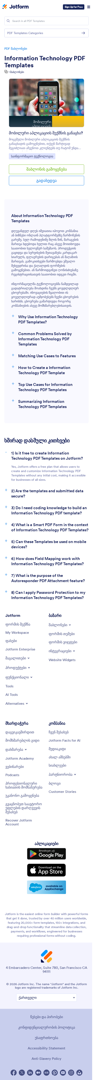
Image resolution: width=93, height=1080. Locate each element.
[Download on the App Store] (46, 870)
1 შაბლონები (16, 72)
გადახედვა (46, 180)
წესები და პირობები (46, 1017)
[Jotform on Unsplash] (79, 1073)
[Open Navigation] (88, 6)
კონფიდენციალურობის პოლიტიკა (46, 1027)
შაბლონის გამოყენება (46, 169)
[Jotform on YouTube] (63, 1073)
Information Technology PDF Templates (44, 62)
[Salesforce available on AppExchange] (46, 887)
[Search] (8, 20)
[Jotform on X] (22, 1073)
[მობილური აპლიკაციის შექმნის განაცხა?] (46, 105)
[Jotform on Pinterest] (55, 1073)
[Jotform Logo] (16, 7)
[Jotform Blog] (46, 1073)
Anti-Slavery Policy (46, 1058)
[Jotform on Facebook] (14, 1073)
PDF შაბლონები (15, 49)
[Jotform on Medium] (38, 1073)
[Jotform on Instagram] (71, 1073)
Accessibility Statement (46, 1048)
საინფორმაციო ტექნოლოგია (32, 156)
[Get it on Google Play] (46, 854)
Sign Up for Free (74, 6)
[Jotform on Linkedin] (30, 1073)
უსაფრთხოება (46, 1038)
